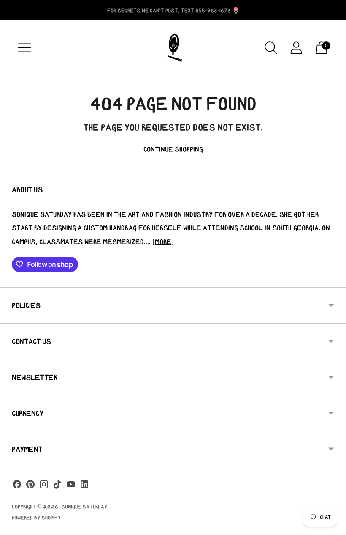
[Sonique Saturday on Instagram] (44, 486)
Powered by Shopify (36, 517)
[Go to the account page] (296, 48)
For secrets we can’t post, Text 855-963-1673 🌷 (173, 10)
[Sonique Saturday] (173, 48)
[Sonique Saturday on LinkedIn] (84, 486)
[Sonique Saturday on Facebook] (17, 486)
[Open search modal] (271, 48)
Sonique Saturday (84, 506)
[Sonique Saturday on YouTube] (71, 486)
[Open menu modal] (24, 48)
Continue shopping (173, 149)
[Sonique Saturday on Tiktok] (57, 486)
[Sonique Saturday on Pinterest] (30, 486)
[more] (163, 241)
